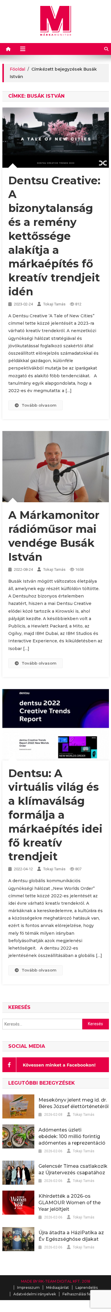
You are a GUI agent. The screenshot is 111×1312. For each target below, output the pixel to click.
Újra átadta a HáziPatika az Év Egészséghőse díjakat (71, 1236)
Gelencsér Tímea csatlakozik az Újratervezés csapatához (72, 1169)
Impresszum (28, 1287)
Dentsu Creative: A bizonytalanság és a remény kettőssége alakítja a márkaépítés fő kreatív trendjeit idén (54, 236)
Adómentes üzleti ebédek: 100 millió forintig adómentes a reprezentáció (71, 1136)
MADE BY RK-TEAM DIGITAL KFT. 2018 (55, 1281)
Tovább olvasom (39, 405)
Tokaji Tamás (54, 304)
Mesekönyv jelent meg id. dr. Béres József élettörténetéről (73, 1103)
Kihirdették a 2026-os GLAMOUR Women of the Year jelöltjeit (69, 1202)
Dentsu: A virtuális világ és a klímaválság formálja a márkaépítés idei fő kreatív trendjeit (55, 815)
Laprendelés (86, 1287)
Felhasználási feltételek (83, 1294)
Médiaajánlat (57, 1287)
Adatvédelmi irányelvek (34, 1294)
